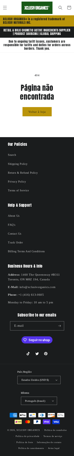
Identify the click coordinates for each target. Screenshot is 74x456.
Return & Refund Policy (23, 172)
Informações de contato (49, 442)
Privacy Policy (17, 181)
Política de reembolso (55, 430)
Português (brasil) (35, 400)
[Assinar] (59, 325)
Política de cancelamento (31, 448)
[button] (5, 7)
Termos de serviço (52, 436)
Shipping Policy (18, 163)
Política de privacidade (27, 436)
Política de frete (24, 442)
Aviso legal (54, 448)
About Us (14, 215)
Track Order (15, 242)
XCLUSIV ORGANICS (28, 430)
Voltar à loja (37, 111)
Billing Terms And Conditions (26, 251)
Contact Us (14, 233)
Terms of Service (18, 190)
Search (12, 154)
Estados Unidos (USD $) (35, 379)
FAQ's (11, 224)
